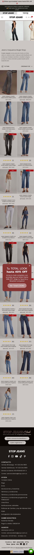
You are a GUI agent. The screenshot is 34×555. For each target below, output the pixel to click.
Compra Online (6, 480)
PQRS (3, 511)
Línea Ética (5, 502)
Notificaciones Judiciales (9, 505)
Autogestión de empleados (11, 514)
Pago (3, 483)
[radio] (8, 13)
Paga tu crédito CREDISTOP (10, 523)
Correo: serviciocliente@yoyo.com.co (14, 533)
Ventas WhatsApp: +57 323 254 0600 (14, 465)
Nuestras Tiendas (7, 521)
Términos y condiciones (9, 492)
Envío (3, 486)
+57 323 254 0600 (21, 468)
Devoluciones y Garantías (10, 489)
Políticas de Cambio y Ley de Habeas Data (16, 508)
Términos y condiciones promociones (14, 495)
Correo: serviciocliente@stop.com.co (14, 474)
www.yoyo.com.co (7, 530)
